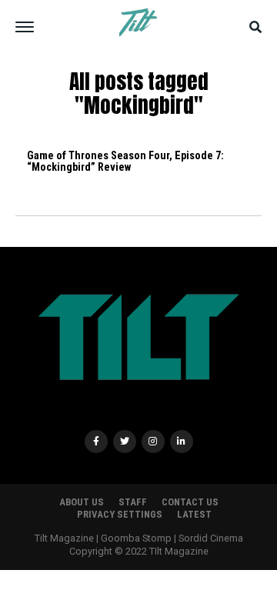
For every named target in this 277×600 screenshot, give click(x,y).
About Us (81, 502)
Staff (132, 502)
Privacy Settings (119, 514)
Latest (194, 514)
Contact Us (190, 502)
